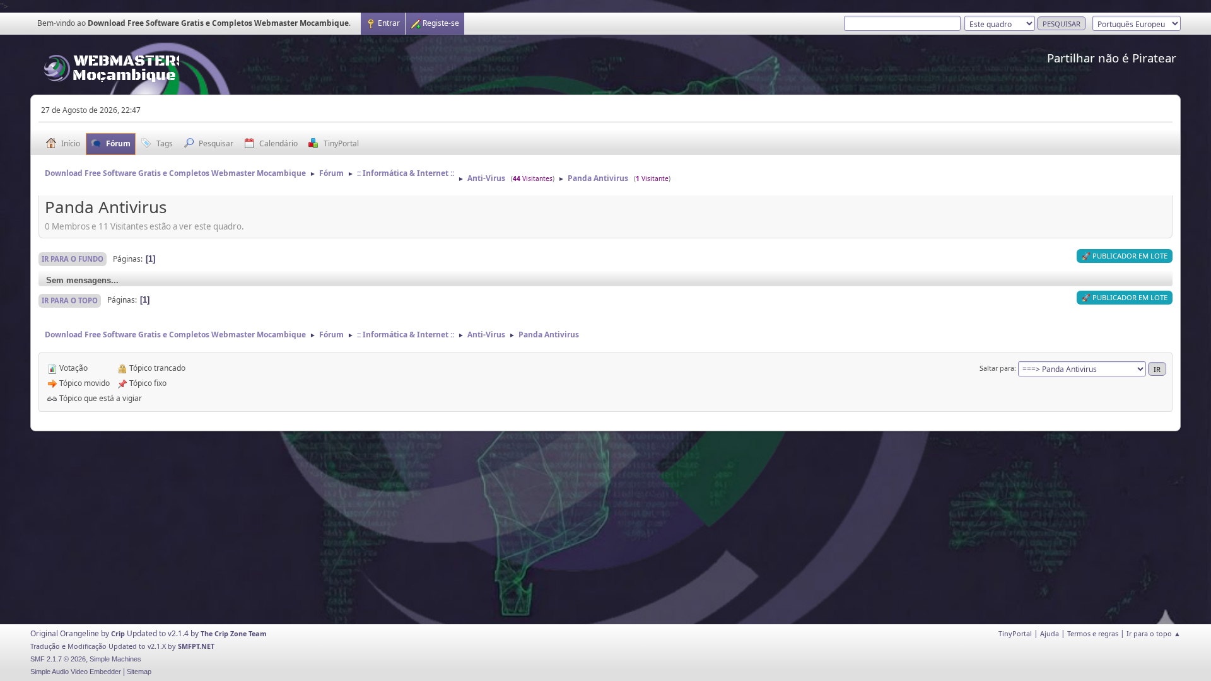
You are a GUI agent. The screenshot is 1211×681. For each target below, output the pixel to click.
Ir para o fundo (72, 259)
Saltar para (997, 368)
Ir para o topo (70, 300)
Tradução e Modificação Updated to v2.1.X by (104, 646)
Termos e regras (1092, 633)
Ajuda (1049, 633)
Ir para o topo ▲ (1153, 633)
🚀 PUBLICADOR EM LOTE (1124, 255)
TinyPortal (1015, 633)
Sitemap (139, 671)
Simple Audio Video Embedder (75, 671)
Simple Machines (115, 659)
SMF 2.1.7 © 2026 (58, 659)
